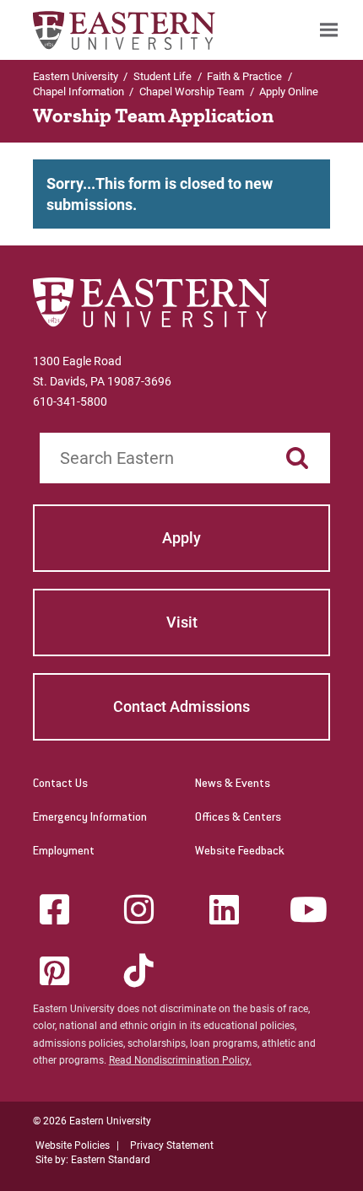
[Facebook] (54, 909)
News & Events (232, 784)
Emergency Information (90, 818)
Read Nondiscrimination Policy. (180, 1060)
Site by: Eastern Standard (92, 1160)
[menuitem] (329, 30)
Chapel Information (78, 91)
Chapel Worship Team (191, 91)
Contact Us (60, 784)
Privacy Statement (172, 1145)
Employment (64, 852)
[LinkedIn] (224, 909)
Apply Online (288, 91)
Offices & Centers (238, 818)
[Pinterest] (54, 971)
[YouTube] (309, 909)
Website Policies (72, 1145)
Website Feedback (239, 852)
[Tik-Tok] (139, 971)
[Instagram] (139, 909)
